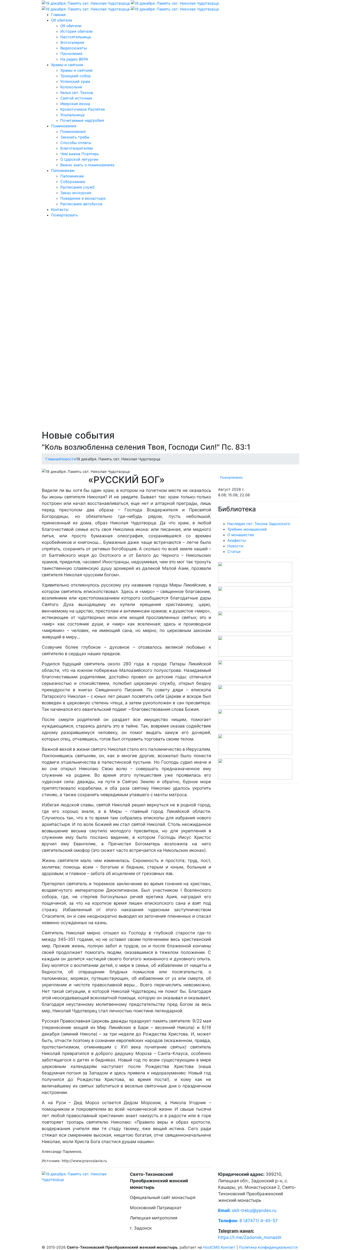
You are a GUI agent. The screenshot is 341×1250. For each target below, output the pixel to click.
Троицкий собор (75, 76)
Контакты (59, 209)
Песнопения (71, 53)
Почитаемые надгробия (82, 120)
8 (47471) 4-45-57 (248, 1220)
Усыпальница (72, 114)
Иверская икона (75, 103)
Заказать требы (74, 137)
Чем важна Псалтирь (79, 153)
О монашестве (240, 534)
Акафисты (236, 540)
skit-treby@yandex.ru (254, 1210)
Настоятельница (75, 37)
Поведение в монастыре (83, 198)
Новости (68, 459)
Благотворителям (76, 148)
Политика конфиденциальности (268, 1247)
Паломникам (62, 170)
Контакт (228, 1247)
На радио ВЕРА (74, 59)
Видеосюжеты (73, 48)
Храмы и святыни (67, 64)
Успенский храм (75, 81)
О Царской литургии (79, 159)
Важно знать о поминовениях (87, 165)
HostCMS (211, 1247)
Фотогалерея (72, 42)
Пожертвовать (64, 215)
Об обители (61, 20)
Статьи (234, 551)
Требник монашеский (247, 529)
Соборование (72, 181)
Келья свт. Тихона (76, 92)
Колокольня (71, 87)
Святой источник (76, 98)
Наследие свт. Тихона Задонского (258, 523)
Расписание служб (77, 187)
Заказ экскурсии (75, 192)
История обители (76, 31)
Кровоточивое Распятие (82, 109)
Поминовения (63, 126)
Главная (58, 14)
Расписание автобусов (81, 204)
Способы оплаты (75, 142)
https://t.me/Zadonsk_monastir (250, 1237)
